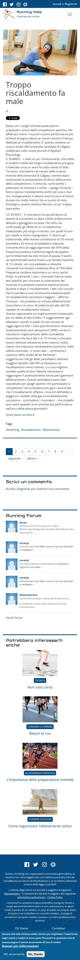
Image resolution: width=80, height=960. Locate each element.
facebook (5, 4)
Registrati (71, 4)
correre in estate (40, 819)
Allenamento (51, 430)
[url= (21, 563)
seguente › (15, 458)
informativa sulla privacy (31, 897)
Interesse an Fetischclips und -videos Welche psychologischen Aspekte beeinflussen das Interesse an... (46, 529)
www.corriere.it (24, 415)
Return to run (40, 733)
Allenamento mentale (40, 773)
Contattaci (58, 928)
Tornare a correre (40, 726)
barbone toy (25, 546)
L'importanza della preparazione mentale (40, 779)
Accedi (57, 4)
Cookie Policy (55, 897)
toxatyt (24, 543)
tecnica (40, 680)
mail (25, 4)
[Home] (9, 15)
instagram (18, 4)
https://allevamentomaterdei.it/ (41, 563)
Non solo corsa (40, 687)
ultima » (32, 458)
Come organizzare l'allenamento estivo (40, 826)
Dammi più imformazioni (20, 946)
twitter (12, 4)
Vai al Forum (14, 618)
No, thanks (35, 954)
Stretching (12, 430)
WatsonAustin (28, 595)
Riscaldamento (31, 430)
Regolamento (12, 893)
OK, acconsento (13, 954)
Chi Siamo (21, 928)
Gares (23, 522)
